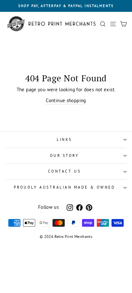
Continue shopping (66, 100)
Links (64, 139)
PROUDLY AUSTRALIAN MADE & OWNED (64, 187)
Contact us (64, 171)
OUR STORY (64, 155)
